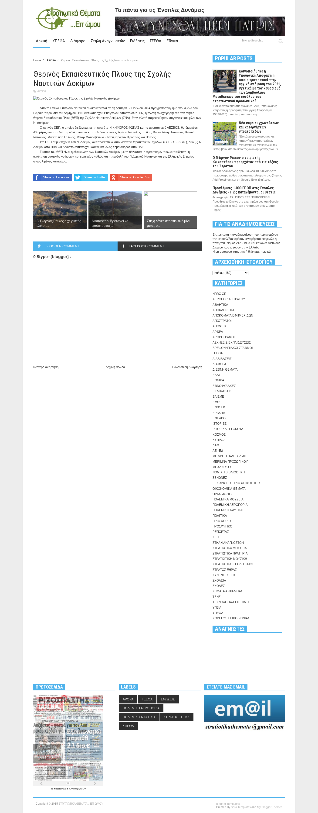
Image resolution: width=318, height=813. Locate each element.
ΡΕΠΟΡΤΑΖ (221, 532)
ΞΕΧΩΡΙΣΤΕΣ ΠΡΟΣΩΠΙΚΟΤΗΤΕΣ (236, 483)
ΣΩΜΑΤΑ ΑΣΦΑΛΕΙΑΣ (228, 591)
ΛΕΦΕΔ (218, 450)
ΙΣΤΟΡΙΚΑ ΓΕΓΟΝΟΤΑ (228, 429)
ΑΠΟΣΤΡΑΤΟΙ (222, 321)
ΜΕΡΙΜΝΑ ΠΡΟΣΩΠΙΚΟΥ (230, 461)
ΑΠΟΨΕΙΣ (220, 326)
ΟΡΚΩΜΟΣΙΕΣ (223, 494)
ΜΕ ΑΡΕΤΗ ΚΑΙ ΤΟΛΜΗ (229, 456)
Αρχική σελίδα (115, 367)
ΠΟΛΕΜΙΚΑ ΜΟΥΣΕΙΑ (228, 499)
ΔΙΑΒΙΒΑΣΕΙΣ (222, 359)
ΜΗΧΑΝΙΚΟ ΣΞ (223, 467)
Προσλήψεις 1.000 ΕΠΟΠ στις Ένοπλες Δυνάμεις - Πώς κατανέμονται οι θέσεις (244, 190)
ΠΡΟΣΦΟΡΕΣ (222, 521)
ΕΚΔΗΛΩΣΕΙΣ (222, 391)
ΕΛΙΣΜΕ (218, 396)
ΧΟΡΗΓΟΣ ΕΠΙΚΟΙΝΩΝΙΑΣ (231, 618)
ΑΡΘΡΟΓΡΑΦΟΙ (224, 337)
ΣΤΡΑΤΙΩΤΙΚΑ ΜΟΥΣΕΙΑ (230, 548)
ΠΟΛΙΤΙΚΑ (220, 515)
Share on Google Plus (135, 177)
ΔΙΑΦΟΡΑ (219, 364)
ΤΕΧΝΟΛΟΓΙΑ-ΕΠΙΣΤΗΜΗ (231, 602)
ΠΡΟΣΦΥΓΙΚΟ (222, 526)
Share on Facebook (56, 177)
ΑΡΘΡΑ (41, 91)
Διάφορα (77, 41)
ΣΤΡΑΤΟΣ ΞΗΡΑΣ (225, 570)
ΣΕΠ (216, 537)
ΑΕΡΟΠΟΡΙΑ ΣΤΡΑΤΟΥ (229, 299)
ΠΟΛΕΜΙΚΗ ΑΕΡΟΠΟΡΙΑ (230, 504)
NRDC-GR (219, 294)
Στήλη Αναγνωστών (108, 41)
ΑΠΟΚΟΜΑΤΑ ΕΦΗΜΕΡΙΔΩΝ (233, 315)
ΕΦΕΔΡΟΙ (220, 418)
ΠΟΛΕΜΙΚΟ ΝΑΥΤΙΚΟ (228, 510)
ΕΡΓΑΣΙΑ (219, 413)
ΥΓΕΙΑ (217, 607)
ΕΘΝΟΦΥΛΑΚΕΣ (224, 386)
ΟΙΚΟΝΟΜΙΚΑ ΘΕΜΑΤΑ (229, 488)
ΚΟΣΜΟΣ (219, 434)
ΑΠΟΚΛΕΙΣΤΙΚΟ (224, 310)
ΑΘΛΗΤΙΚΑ (220, 305)
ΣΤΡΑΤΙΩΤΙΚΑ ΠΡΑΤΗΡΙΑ (230, 553)
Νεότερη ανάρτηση (45, 367)
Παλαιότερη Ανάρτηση (187, 367)
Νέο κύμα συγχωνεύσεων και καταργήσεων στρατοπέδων (259, 127)
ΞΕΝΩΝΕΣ (220, 477)
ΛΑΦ (216, 445)
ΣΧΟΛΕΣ (219, 586)
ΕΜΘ (216, 402)
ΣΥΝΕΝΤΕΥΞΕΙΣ (224, 575)
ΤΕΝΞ (216, 597)
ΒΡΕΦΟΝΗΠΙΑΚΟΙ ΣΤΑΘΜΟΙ (233, 348)
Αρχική (41, 41)
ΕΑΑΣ (217, 375)
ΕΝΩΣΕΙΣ (219, 407)
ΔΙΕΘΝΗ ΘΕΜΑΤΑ (225, 369)
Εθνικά (172, 41)
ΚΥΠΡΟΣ (219, 440)
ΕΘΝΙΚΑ (218, 380)
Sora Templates (241, 807)
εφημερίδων (79, 788)
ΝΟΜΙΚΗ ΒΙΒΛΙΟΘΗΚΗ (229, 472)
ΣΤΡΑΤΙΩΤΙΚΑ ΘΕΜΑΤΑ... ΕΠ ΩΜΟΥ (81, 803)
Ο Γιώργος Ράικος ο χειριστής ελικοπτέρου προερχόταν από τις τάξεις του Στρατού (245, 161)
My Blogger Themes (269, 807)
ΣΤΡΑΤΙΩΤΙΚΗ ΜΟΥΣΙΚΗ (230, 559)
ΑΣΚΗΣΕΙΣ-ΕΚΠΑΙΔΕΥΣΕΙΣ (232, 342)
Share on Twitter (95, 177)
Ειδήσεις (137, 41)
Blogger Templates (228, 804)
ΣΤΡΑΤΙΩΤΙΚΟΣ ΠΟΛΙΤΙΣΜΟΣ (233, 564)
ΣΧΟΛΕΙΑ (219, 580)
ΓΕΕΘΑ (155, 41)
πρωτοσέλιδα (61, 788)
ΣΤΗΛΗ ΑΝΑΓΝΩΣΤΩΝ (228, 542)
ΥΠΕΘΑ (59, 41)
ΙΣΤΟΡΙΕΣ (220, 423)
